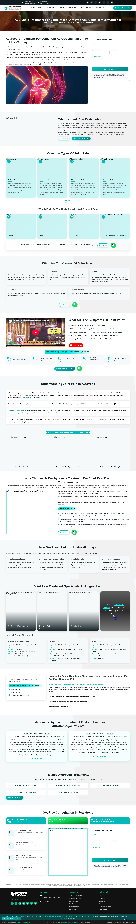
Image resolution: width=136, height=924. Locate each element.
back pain (22, 397)
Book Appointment (110, 69)
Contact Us (100, 8)
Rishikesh (67, 916)
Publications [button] (71, 8)
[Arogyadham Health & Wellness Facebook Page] (87, 2)
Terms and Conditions (128, 922)
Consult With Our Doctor (64, 368)
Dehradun (58, 916)
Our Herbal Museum (105, 906)
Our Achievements (104, 904)
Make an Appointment (81, 138)
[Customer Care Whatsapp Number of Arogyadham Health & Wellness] (113, 245)
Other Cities (72, 909)
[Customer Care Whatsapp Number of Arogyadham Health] (115, 617)
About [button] (40, 8)
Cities (51, 22)
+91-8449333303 (47, 901)
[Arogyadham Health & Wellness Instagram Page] (95, 2)
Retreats (61, 8)
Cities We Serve (74, 906)
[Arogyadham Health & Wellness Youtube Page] (99, 2)
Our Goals (102, 898)
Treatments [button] (50, 8)
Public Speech (103, 909)
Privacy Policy (117, 922)
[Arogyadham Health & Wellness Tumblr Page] (104, 2)
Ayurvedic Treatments (75, 895)
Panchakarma (73, 904)
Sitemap (109, 922)
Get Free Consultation (122, 8)
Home (33, 8)
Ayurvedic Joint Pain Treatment (17, 410)
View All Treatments (14, 797)
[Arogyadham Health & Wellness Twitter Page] (91, 2)
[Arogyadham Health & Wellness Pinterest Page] (108, 2)
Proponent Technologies (23, 922)
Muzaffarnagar (60, 22)
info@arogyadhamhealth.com (20, 695)
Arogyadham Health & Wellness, (17, 63)
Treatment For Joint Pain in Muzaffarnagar (80, 22)
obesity (39, 397)
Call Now (65, 138)
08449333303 (15, 689)
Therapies (89, 8)
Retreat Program (74, 901)
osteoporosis (30, 397)
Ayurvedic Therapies (75, 898)
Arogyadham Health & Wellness (69, 922)
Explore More (77, 345)
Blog (82, 8)
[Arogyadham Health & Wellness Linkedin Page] (112, 2)
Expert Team (102, 901)
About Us (101, 895)
